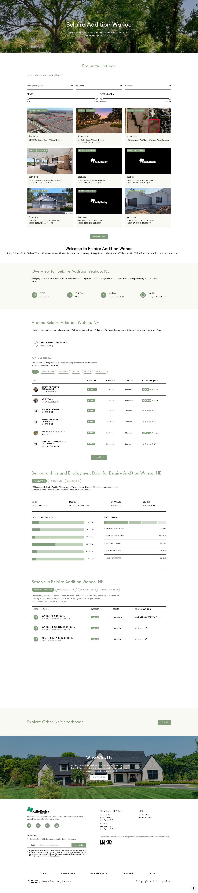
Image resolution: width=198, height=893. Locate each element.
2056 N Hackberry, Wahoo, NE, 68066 (57, 619)
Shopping (64, 372)
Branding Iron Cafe (52, 431)
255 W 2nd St (47, 412)
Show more (99, 457)
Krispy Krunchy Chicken (50, 420)
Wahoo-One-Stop (51, 409)
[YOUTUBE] (47, 825)
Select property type (35, 86)
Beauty (88, 372)
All (36, 372)
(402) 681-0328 (105, 826)
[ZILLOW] (56, 825)
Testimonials (128, 873)
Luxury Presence (63, 881)
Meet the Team (68, 873)
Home (43, 873)
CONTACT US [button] (99, 777)
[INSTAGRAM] (38, 825)
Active (77, 372)
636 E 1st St (47, 434)
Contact (152, 873)
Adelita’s (46, 399)
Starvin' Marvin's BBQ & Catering (54, 443)
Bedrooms (129, 86)
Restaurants (49, 372)
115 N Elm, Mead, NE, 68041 (52, 641)
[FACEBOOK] (29, 825)
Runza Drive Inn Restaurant (50, 388)
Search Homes (99, 237)
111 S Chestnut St (50, 402)
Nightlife (102, 372)
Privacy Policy (54, 856)
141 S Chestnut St (50, 392)
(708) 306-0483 (105, 817)
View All (164, 722)
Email (33, 845)
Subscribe (79, 845)
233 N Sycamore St (50, 446)
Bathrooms (80, 86)
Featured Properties (98, 873)
